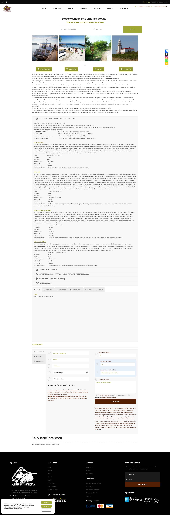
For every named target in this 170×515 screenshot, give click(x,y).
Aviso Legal (89, 486)
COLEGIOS (89, 467)
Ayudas (88, 496)
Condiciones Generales (93, 483)
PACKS (50, 477)
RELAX (50, 480)
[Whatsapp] (166, 60)
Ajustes (46, 510)
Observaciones (104, 379)
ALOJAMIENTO (52, 486)
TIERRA (50, 470)
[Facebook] (166, 51)
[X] (166, 54)
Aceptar (46, 502)
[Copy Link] (166, 63)
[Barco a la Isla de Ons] (45, 48)
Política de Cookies (92, 493)
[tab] (37, 289)
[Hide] (168, 66)
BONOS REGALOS (53, 490)
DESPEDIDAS (51, 483)
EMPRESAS (89, 470)
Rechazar (46, 506)
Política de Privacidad (93, 490)
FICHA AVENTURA (45, 69)
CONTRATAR (72, 69)
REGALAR (99, 69)
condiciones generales (118, 395)
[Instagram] (166, 57)
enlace (100, 429)
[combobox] (109, 29)
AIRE (49, 474)
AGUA (49, 467)
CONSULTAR (127, 69)
